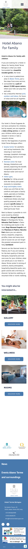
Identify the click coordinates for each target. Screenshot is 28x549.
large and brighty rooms (13, 186)
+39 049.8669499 (10, 513)
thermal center (9, 162)
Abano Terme (14, 79)
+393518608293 (10, 516)
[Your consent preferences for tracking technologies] (25, 546)
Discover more (14, 324)
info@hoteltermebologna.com (14, 518)
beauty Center (9, 147)
